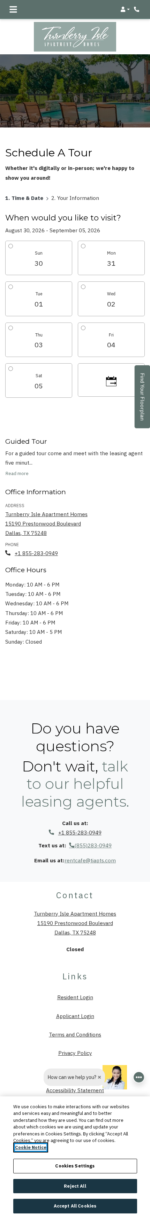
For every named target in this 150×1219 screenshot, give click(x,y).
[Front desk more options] (139, 1077)
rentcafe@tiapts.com (90, 860)
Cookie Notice (30, 1147)
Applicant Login (75, 1015)
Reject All (75, 1186)
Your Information (78, 197)
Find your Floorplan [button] (143, 400)
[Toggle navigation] (13, 9)
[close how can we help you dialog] (99, 1077)
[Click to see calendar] (111, 380)
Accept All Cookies (75, 1206)
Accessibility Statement (75, 1090)
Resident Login (75, 997)
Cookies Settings (75, 1166)
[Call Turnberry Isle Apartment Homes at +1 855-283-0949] (137, 9)
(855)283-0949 (93, 845)
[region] (75, 1157)
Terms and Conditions (75, 1034)
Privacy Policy (75, 1052)
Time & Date (27, 197)
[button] (125, 9)
